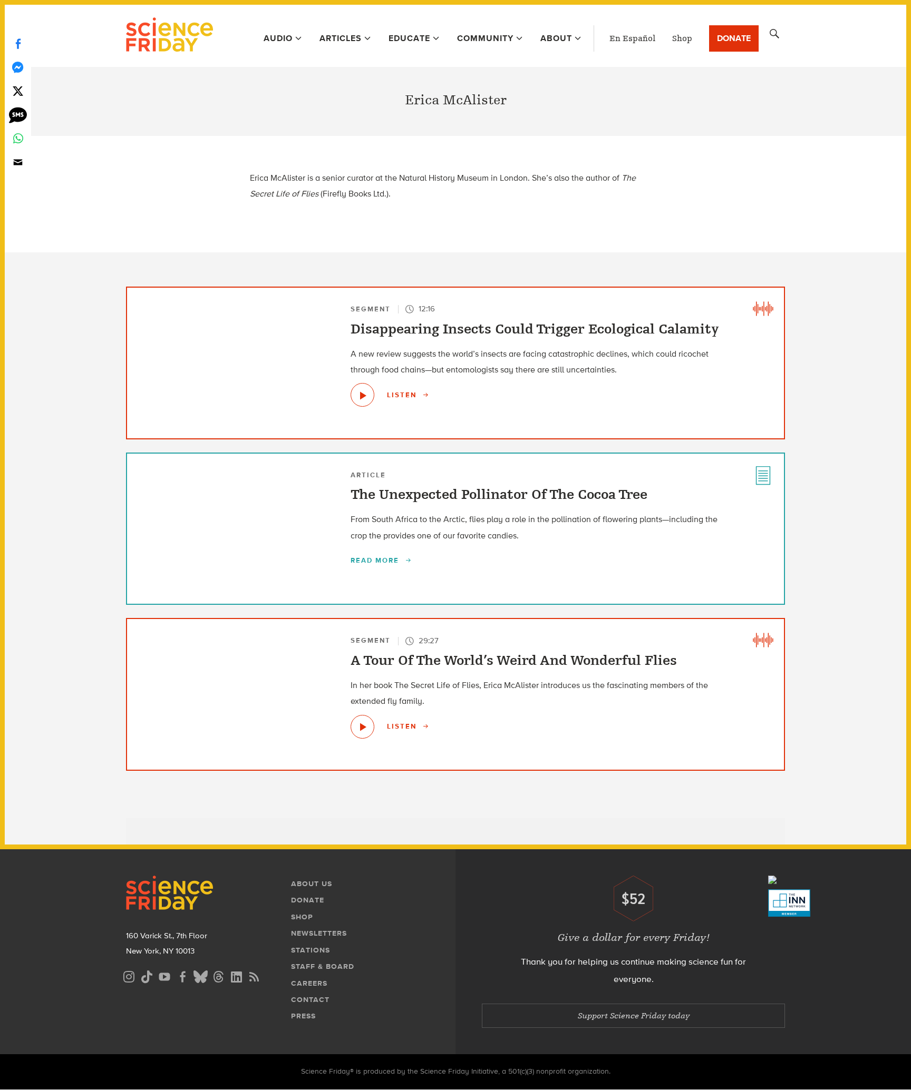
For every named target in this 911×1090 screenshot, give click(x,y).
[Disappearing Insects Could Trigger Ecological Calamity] (362, 395)
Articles (340, 38)
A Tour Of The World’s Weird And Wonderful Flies (514, 661)
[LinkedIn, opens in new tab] (236, 975)
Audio (278, 38)
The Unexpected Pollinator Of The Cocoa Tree (499, 495)
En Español (632, 38)
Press (303, 1016)
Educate (409, 38)
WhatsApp (18, 138)
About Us (311, 883)
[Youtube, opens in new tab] (164, 975)
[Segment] (763, 309)
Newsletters (319, 933)
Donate (734, 38)
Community (485, 38)
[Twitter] (18, 91)
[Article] (763, 475)
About (556, 38)
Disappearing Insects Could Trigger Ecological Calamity (535, 329)
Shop (682, 38)
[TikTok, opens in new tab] (146, 975)
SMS (18, 114)
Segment (371, 309)
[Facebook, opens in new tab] (182, 975)
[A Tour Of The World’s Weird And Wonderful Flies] (362, 727)
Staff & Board (322, 966)
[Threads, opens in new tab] (218, 975)
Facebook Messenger (18, 67)
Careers (309, 983)
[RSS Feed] (254, 975)
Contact (310, 999)
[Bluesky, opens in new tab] (200, 975)
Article (368, 475)
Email (18, 162)
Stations (310, 950)
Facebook (18, 43)
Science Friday (169, 35)
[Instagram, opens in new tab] (129, 975)
